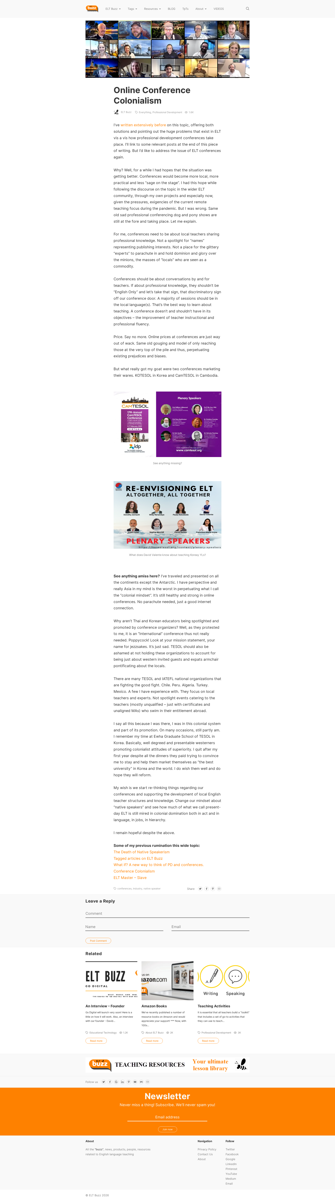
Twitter (230, 1149)
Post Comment (98, 940)
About (199, 8)
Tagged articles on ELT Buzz (138, 858)
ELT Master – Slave (130, 877)
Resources (151, 8)
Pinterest (231, 1169)
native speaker (152, 888)
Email (229, 1183)
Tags (131, 8)
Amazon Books (154, 1006)
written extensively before (143, 125)
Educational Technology (103, 1032)
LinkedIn (231, 1164)
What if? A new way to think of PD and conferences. (159, 865)
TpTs (185, 8)
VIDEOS (219, 8)
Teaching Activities (214, 1006)
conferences (124, 888)
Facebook (232, 1154)
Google (230, 1159)
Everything (145, 112)
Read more (96, 1040)
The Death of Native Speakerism (142, 852)
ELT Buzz (112, 8)
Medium (231, 1178)
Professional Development (167, 112)
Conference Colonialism (134, 871)
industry (137, 888)
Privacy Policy (207, 1149)
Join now (167, 1129)
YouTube (231, 1174)
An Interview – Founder (105, 1006)
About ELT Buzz (155, 1032)
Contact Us (205, 1154)
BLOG (171, 8)
